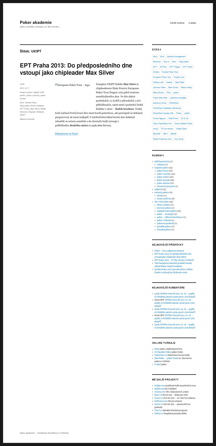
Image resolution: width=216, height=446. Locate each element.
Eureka (156, 71)
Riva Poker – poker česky (166, 358)
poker (176, 92)
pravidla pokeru (164, 226)
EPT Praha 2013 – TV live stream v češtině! (174, 260)
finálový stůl (158, 82)
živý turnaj (178, 138)
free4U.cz (158, 398)
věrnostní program (166, 186)
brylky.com (159, 385)
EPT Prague (175, 66)
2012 (155, 56)
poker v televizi (164, 220)
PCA (169, 92)
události (158, 189)
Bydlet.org (159, 389)
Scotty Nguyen (159, 118)
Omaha (160, 195)
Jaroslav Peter (159, 87)
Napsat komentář (27, 119)
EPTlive (163, 66)
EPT (155, 66)
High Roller (179, 82)
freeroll (169, 82)
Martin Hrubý (186, 87)
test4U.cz (158, 404)
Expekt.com (179, 77)
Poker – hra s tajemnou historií (169, 251)
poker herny (162, 171)
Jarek (22, 84)
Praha (178, 113)
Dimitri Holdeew (36, 105)
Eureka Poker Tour (170, 71)
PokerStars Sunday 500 (163, 113)
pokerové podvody (165, 223)
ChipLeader (24, 105)
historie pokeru (164, 208)
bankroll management (176, 56)
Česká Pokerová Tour (162, 138)
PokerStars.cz (160, 355)
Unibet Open (181, 128)
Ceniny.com (159, 392)
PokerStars (174, 102)
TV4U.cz (158, 410)
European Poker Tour (162, 77)
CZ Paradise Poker (162, 352)
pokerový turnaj (159, 102)
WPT (165, 133)
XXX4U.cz (159, 413)
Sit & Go (184, 118)
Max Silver (34, 108)
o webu (192, 22)
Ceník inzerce (177, 22)
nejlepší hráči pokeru (167, 211)
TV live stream (167, 128)
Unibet (157, 364)
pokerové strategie (178, 97)
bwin (174, 61)
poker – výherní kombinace (170, 217)
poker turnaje (163, 180)
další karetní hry (162, 161)
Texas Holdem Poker (183, 123)
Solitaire (161, 164)
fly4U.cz (158, 395)
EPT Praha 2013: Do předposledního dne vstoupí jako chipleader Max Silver (76, 68)
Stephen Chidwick (36, 111)
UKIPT (23, 114)
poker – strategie (165, 214)
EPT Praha (24, 108)
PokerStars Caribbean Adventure (167, 108)
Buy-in (166, 61)
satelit (186, 113)
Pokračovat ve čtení (66, 133)
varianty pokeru (161, 192)
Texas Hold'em (164, 198)
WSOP (173, 133)
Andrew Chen (30, 102)
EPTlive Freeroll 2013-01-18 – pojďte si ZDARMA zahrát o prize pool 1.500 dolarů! (174, 303)
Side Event (173, 118)
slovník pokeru (164, 229)
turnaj (155, 128)
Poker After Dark (160, 97)
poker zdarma (163, 183)
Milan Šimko (158, 92)
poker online (163, 177)
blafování (157, 61)
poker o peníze (33, 95)
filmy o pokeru (164, 205)
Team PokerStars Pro (162, 123)
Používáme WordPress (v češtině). (53, 433)
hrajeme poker (26, 92)
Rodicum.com (160, 401)
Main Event (173, 87)
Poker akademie (36, 22)
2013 (22, 102)
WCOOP (156, 133)
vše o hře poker (161, 202)
